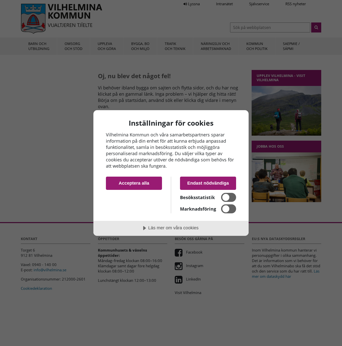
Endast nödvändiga (208, 183)
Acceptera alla (134, 183)
